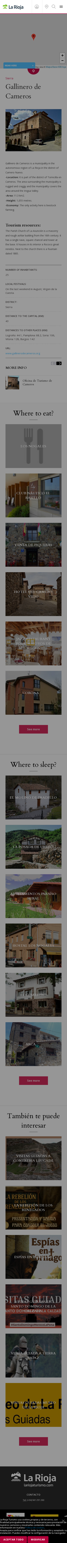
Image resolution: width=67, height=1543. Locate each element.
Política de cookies (34, 1527)
